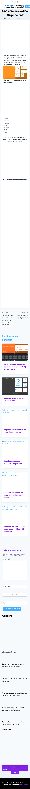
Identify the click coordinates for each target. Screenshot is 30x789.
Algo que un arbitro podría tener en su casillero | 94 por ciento (14, 529)
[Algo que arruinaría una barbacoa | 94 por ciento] (4, 672)
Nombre (6, 586)
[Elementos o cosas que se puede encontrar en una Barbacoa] (4, 658)
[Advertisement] (15, 38)
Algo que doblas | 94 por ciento (22, 315)
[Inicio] (4, 18)
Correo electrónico (10, 595)
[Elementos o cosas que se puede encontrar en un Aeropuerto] (4, 701)
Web (4, 603)
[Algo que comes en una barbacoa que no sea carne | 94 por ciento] (4, 686)
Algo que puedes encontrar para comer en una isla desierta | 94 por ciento (7, 318)
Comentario (7, 559)
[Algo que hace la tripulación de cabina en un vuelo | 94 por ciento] (4, 715)
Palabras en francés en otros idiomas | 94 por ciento (13, 495)
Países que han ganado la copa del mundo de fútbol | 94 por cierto (15, 366)
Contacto (15, 772)
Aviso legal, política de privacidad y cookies (14, 768)
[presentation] (15, 352)
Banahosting (23, 785)
